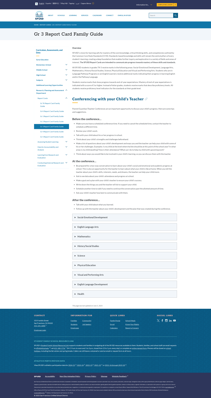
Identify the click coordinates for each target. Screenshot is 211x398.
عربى (77, 3)
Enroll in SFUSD (124, 15)
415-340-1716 (59, 348)
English (41, 3)
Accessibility (50, 376)
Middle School (41, 70)
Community (86, 321)
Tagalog (71, 3)
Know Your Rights (132, 324)
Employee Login (165, 5)
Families (74, 321)
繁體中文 (56, 3)
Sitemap (104, 376)
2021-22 (97, 365)
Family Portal (115, 321)
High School (40, 75)
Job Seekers (86, 324)
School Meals (130, 321)
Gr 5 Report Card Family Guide (52, 137)
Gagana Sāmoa (86, 3)
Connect (109, 15)
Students (74, 324)
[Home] (39, 15)
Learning (73, 15)
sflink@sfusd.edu (42, 348)
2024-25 (71, 365)
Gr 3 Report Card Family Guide (52, 126)
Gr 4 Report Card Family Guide (52, 132)
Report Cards (45, 25)
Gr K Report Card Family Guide (52, 111)
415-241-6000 (39, 326)
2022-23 (89, 365)
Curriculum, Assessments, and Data (49, 51)
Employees (75, 328)
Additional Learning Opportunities (49, 85)
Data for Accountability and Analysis (48, 148)
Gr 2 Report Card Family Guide (52, 121)
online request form (139, 348)
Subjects (39, 80)
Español (48, 3)
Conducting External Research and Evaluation (51, 164)
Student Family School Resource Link (55, 345)
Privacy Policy (90, 376)
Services (84, 15)
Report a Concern (132, 328)
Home (36, 25)
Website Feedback (119, 376)
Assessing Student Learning (48, 142)
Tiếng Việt (64, 3)
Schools (61, 15)
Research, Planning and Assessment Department (50, 91)
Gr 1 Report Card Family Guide (52, 116)
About (50, 15)
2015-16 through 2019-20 (115, 365)
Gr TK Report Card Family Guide (50, 104)
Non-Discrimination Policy (70, 376)
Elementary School (43, 65)
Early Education (42, 60)
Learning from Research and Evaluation (48, 156)
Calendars (97, 15)
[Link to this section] (146, 99)
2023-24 (80, 365)
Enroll (112, 324)
